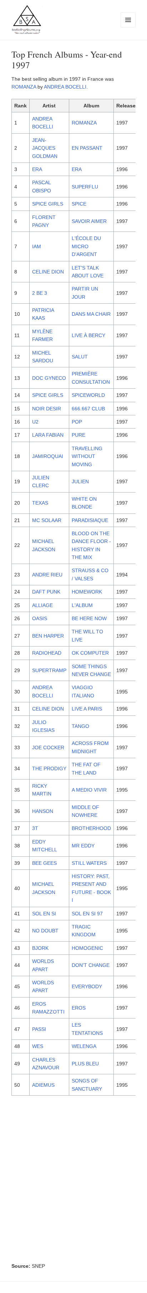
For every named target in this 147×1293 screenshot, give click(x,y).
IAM (36, 246)
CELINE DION (48, 272)
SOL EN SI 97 (87, 913)
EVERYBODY (87, 986)
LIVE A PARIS (87, 709)
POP (77, 422)
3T (35, 828)
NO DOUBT (45, 930)
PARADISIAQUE (90, 520)
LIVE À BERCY (88, 335)
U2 (35, 422)
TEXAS (40, 503)
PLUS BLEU (85, 1063)
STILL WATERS (89, 863)
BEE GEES (44, 863)
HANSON (42, 811)
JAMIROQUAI (47, 456)
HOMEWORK (87, 592)
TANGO (80, 726)
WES (37, 1046)
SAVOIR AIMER (89, 221)
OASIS (39, 618)
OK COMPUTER (90, 653)
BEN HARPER (48, 636)
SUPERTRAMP (49, 670)
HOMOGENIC (87, 948)
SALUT (80, 357)
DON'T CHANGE (91, 965)
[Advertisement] (73, 1180)
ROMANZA (23, 87)
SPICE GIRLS (47, 204)
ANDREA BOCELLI (65, 87)
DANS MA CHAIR (91, 314)
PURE (78, 435)
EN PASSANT (87, 148)
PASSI (39, 1029)
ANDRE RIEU (47, 575)
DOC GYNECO (49, 378)
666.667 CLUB (88, 408)
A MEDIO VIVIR (89, 790)
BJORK (40, 948)
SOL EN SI (44, 913)
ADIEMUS (43, 1085)
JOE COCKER (48, 747)
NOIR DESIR (46, 408)
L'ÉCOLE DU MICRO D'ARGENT (86, 246)
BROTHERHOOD (91, 828)
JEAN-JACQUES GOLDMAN (44, 148)
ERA (37, 169)
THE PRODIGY (49, 768)
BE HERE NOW (89, 618)
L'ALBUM (82, 605)
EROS (79, 1008)
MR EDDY (83, 845)
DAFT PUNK (46, 592)
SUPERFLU (85, 187)
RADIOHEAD (46, 653)
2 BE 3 (39, 293)
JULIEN (80, 481)
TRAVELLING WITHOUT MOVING (87, 456)
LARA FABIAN (48, 435)
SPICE (79, 204)
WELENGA (84, 1046)
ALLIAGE (42, 605)
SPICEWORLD (88, 395)
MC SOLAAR (46, 520)
